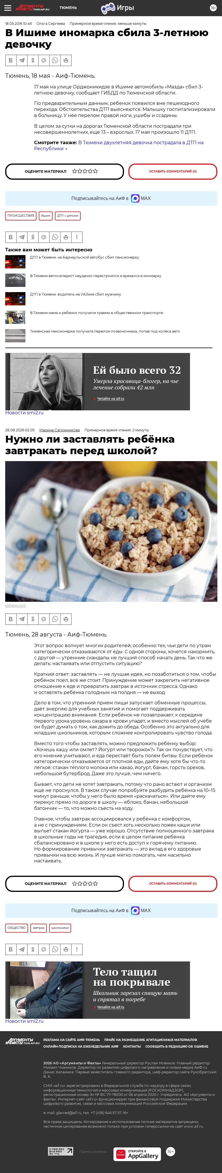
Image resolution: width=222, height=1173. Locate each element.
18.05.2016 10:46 (18, 23)
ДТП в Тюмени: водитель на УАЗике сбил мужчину (75, 294)
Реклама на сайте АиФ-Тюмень (71, 1040)
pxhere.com (15, 605)
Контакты (132, 1046)
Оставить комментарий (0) (173, 171)
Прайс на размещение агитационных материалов (150, 1040)
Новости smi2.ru (24, 412)
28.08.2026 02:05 (20, 430)
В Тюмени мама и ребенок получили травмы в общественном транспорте (96, 313)
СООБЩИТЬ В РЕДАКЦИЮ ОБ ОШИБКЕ (176, 1046)
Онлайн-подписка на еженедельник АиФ (81, 1046)
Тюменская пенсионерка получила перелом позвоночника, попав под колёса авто (105, 331)
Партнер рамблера (93, 1151)
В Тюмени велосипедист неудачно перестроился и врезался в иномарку (95, 276)
